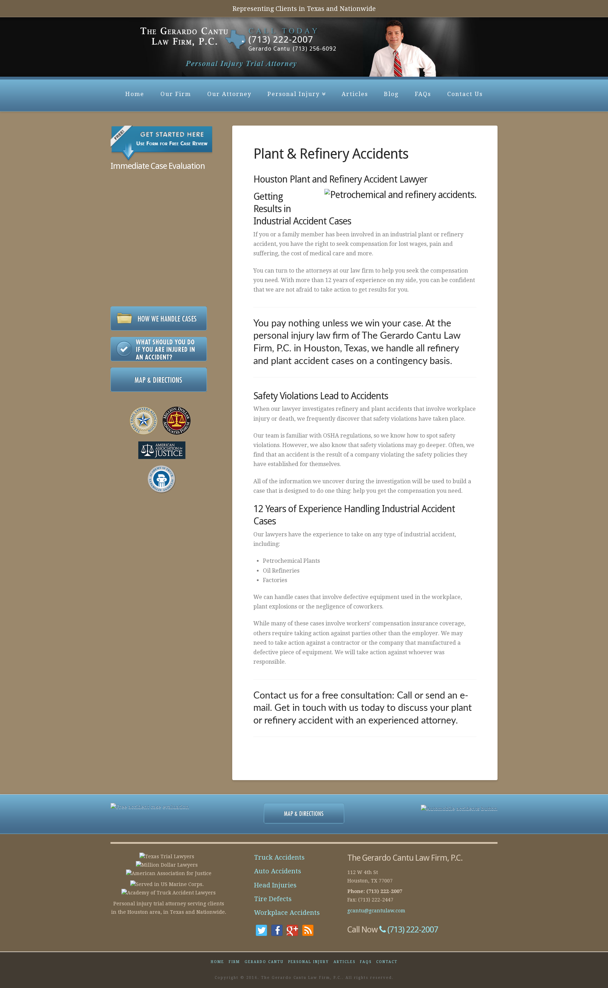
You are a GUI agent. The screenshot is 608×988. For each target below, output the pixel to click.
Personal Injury (295, 88)
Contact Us (465, 94)
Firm (234, 962)
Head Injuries (275, 885)
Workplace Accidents (287, 912)
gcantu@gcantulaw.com (376, 910)
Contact (387, 962)
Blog (391, 94)
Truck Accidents (279, 857)
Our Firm (175, 94)
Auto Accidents (277, 871)
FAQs (423, 94)
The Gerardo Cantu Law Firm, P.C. (177, 43)
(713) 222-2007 (412, 930)
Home (134, 94)
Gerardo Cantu (264, 962)
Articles (355, 94)
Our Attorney (229, 94)
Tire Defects (273, 899)
